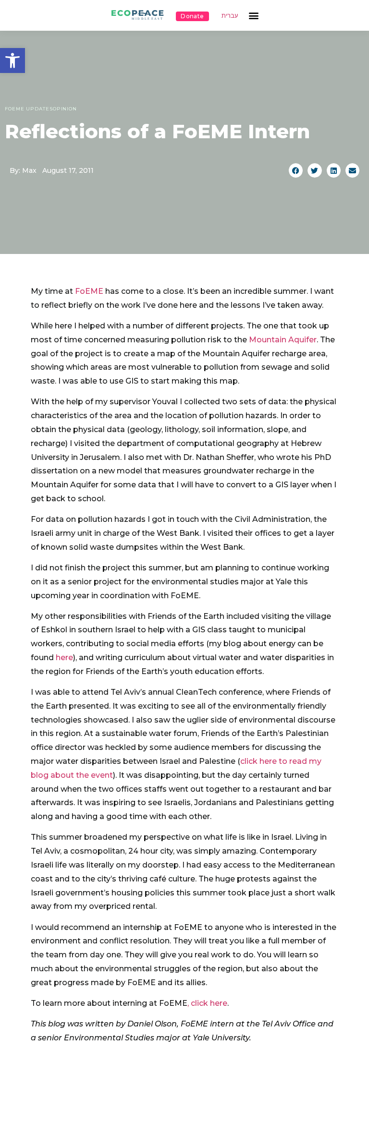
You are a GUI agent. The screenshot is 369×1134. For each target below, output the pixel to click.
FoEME (89, 291)
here (64, 657)
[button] (12, 60)
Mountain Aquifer (283, 339)
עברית (229, 15)
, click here (207, 1003)
